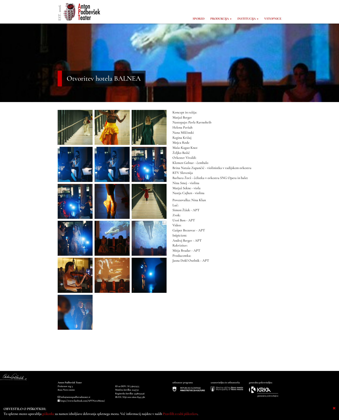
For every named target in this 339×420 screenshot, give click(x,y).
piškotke (48, 414)
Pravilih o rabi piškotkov (180, 414)
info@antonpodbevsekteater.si (75, 397)
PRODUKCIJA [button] (220, 19)
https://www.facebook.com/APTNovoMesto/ (82, 400)
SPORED (198, 19)
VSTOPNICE (272, 19)
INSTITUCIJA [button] (246, 19)
